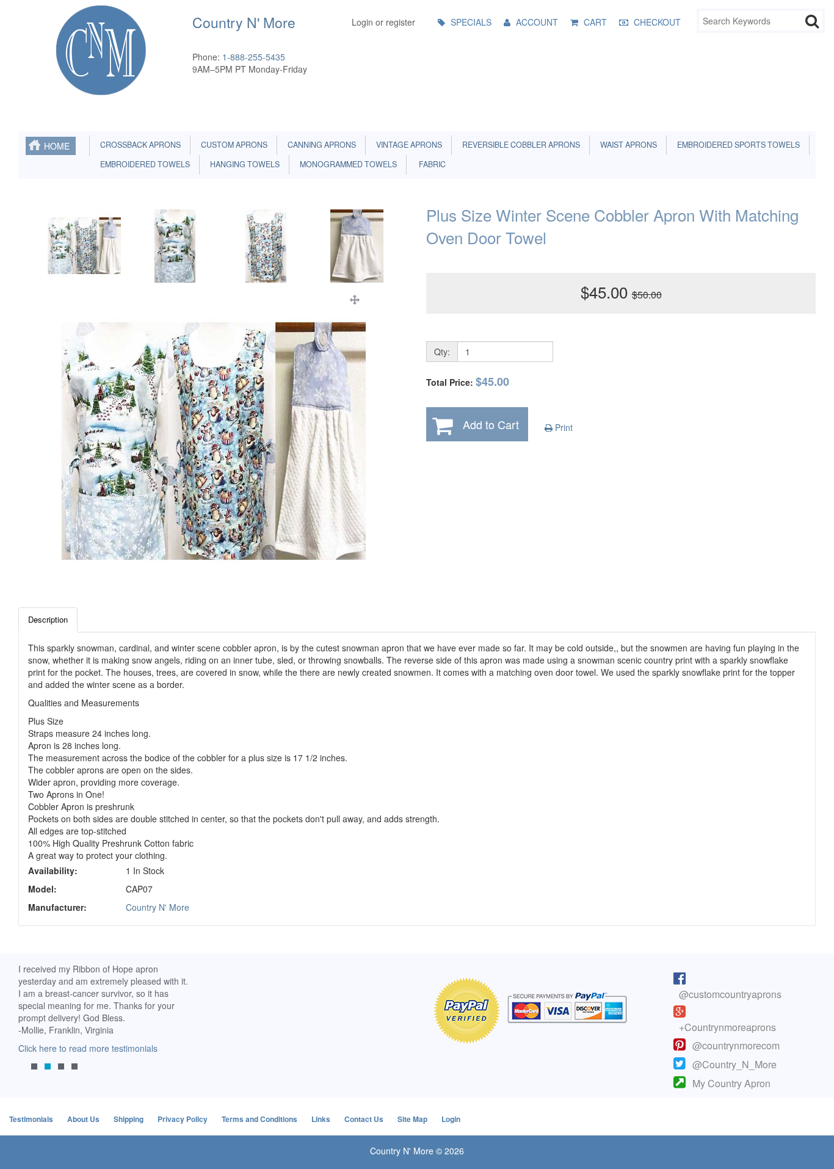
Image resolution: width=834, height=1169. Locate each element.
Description (48, 619)
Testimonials (31, 1118)
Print (563, 427)
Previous (33, 1027)
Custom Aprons (232, 144)
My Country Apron (731, 1083)
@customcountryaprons (730, 994)
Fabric (429, 164)
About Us (83, 1118)
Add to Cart (491, 424)
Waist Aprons (626, 144)
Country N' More (157, 907)
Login (450, 1118)
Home (57, 146)
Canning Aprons (320, 144)
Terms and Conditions (259, 1118)
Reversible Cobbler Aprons (519, 144)
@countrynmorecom (736, 1045)
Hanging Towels (243, 164)
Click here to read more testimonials (88, 1048)
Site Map (412, 1118)
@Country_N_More (734, 1064)
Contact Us (363, 1118)
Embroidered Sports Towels (736, 144)
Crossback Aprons (138, 144)
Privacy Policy (183, 1118)
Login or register (383, 22)
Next (175, 1027)
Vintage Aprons (407, 144)
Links (320, 1118)
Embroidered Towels (143, 164)
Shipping (128, 1118)
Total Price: (467, 381)
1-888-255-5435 (253, 57)
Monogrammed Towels (346, 164)
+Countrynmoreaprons (727, 1027)
